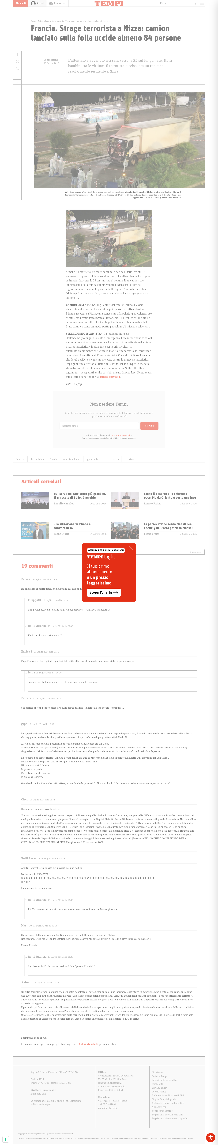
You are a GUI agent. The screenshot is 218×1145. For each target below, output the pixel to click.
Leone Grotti (61, 534)
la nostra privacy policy (121, 435)
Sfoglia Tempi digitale (164, 1099)
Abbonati (21, 3)
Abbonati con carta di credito (168, 1103)
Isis (106, 459)
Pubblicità (157, 1084)
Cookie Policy (159, 1091)
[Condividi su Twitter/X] (17, 61)
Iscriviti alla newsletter (164, 1080)
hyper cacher (93, 459)
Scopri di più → (195, 552)
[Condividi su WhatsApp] (17, 68)
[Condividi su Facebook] (17, 54)
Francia (53, 459)
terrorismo (129, 459)
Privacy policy (159, 1088)
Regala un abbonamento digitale (169, 1118)
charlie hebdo (37, 459)
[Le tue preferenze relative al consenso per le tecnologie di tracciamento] (6, 1139)
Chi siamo (157, 1072)
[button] (17, 82)
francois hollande (71, 459)
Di (51, 60)
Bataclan (20, 459)
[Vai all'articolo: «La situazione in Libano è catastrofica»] (35, 532)
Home (33, 21)
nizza (116, 459)
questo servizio (109, 377)
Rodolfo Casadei (64, 503)
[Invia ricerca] (195, 3)
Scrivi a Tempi (159, 1076)
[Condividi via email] (17, 76)
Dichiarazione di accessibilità (168, 1095)
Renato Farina (152, 503)
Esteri (40, 21)
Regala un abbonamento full (167, 1114)
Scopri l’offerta (101, 592)
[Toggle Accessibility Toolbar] (211, 1138)
